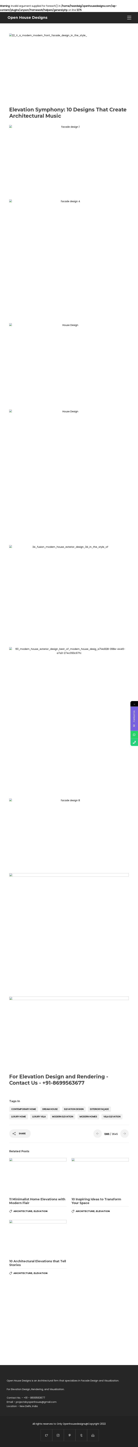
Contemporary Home (23, 1109)
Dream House (50, 1109)
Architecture (22, 1211)
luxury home (18, 1116)
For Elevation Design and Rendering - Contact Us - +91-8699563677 (58, 1079)
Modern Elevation (62, 1116)
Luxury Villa (39, 1116)
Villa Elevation (112, 1116)
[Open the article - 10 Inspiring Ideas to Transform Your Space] (100, 1176)
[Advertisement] (69, 294)
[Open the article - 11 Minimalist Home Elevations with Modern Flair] (37, 1176)
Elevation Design (74, 1109)
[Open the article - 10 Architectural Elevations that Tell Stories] (37, 1238)
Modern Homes (88, 1116)
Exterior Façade (99, 1109)
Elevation (40, 1211)
